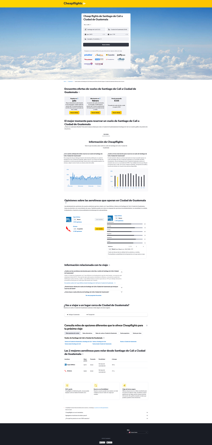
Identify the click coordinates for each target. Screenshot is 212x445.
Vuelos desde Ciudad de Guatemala (102, 344)
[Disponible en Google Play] (102, 442)
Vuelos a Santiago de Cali (99, 341)
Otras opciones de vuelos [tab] (72, 333)
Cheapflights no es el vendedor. (74, 412)
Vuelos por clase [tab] (137, 333)
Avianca (75, 226)
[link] (74, 112)
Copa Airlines (76, 217)
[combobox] (87, 24)
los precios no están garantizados (101, 407)
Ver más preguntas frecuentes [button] (93, 295)
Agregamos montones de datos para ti (76, 415)
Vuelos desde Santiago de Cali (73, 344)
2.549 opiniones (77, 231)
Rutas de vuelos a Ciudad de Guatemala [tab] (106, 333)
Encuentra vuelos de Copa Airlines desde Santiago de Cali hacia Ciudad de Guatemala (88, 283)
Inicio (65, 81)
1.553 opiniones (77, 222)
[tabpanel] (106, 174)
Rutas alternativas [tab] (87, 333)
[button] (94, 34)
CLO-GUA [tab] (106, 134)
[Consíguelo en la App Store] (109, 442)
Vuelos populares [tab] (124, 333)
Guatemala (70, 81)
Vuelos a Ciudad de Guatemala (128, 341)
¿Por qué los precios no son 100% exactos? (77, 418)
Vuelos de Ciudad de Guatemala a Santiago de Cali (78, 341)
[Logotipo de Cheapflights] (73, 3)
